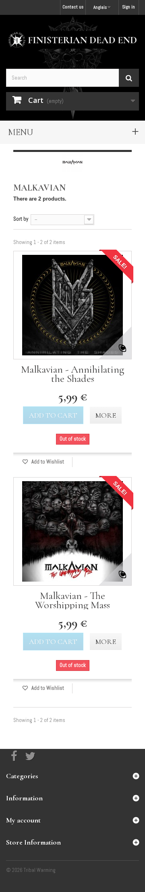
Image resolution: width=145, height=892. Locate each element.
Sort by (20, 218)
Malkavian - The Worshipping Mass (72, 600)
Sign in (128, 7)
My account (23, 820)
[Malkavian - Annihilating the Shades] (72, 305)
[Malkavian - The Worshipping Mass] (72, 531)
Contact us (72, 7)
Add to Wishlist (47, 461)
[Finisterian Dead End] (72, 40)
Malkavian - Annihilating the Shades (72, 374)
